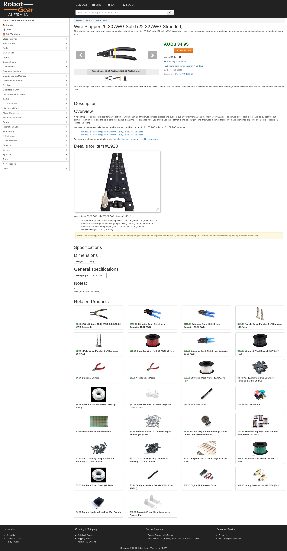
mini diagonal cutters (126, 139)
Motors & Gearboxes (13, 117)
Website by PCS (157, 548)
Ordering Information (86, 535)
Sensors (7, 145)
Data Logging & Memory (14, 76)
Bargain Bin (8, 53)
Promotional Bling (11, 127)
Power (6, 122)
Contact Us (223, 535)
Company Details (14, 538)
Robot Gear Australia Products (18, 20)
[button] (80, 61)
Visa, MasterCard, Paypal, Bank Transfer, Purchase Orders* (174, 538)
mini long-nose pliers (150, 139)
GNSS (6, 99)
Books (6, 57)
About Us (11, 535)
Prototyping (8, 131)
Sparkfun (7, 154)
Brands (9, 25)
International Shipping (86, 542)
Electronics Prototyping (14, 94)
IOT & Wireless (10, 103)
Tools (5, 159)
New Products (9, 164)
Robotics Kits (9, 43)
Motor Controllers (11, 113)
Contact (81, 5)
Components (9, 66)
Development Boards (13, 80)
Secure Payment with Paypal (160, 535)
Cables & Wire (9, 62)
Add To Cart (185, 50)
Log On (130, 5)
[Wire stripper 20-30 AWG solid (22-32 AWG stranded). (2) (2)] (117, 181)
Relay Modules (10, 140)
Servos (6, 150)
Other (5, 168)
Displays (7, 85)
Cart (114, 5)
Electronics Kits (10, 39)
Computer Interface (12, 71)
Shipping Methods (85, 538)
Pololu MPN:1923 (183, 74)
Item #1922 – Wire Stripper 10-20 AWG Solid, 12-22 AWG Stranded (111, 132)
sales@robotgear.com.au (233, 538)
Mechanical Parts (11, 108)
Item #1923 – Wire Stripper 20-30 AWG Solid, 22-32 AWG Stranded (111, 134)
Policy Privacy (13, 542)
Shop (99, 5)
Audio (5, 48)
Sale (8, 29)
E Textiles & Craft (11, 90)
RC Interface (9, 136)
